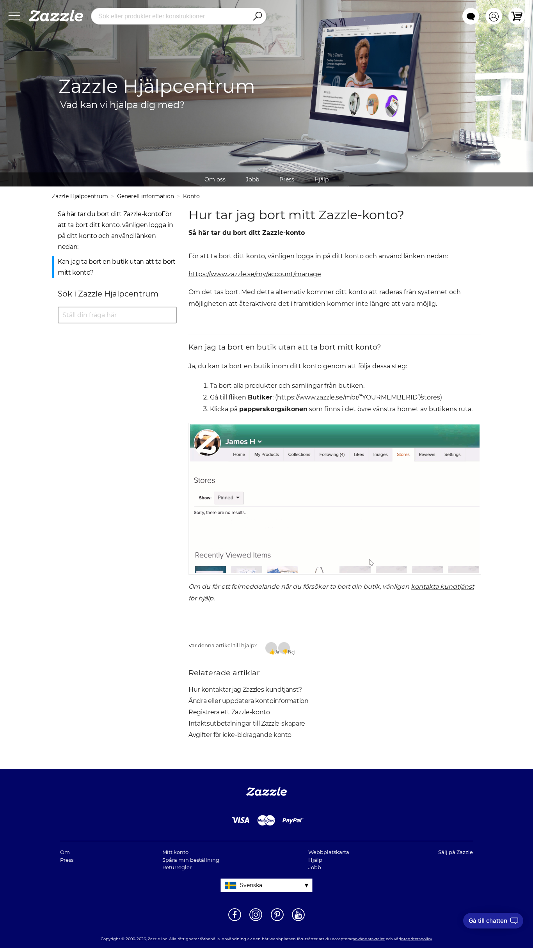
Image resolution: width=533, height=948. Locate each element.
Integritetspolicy (416, 939)
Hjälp (321, 179)
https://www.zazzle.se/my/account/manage (254, 274)
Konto (191, 196)
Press (286, 179)
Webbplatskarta (328, 852)
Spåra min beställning (190, 860)
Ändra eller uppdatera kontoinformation (248, 701)
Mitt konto (175, 852)
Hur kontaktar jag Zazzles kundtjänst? (245, 689)
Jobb (252, 179)
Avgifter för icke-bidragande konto (239, 735)
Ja (276, 651)
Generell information (145, 196)
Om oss (215, 179)
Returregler (177, 867)
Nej (289, 651)
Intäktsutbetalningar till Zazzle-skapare (246, 723)
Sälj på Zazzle (455, 852)
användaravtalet (369, 939)
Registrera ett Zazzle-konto (229, 712)
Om (65, 852)
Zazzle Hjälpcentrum (80, 196)
